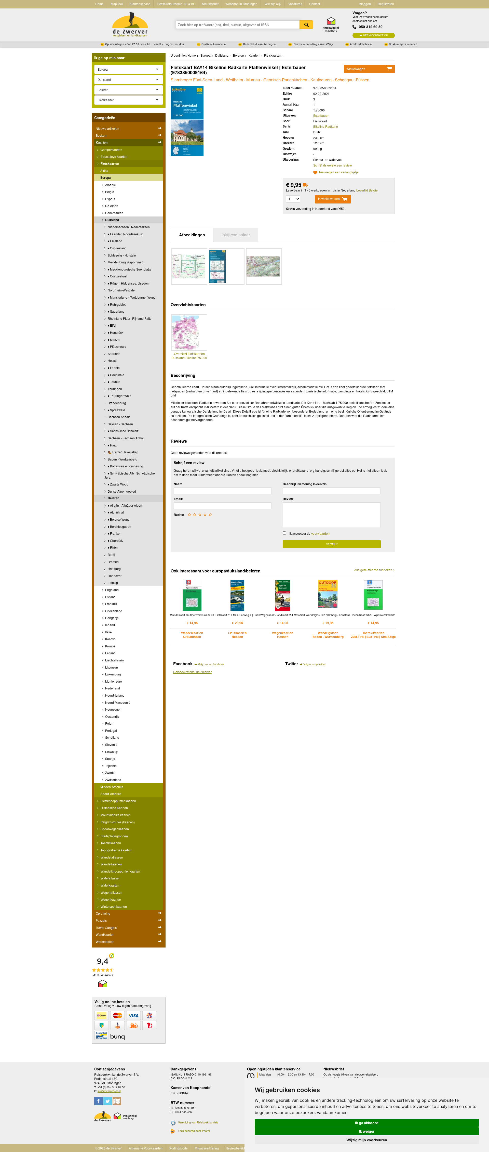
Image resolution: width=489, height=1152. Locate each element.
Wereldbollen (105, 941)
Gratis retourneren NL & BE (176, 4)
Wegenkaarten (110, 899)
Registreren (386, 4)
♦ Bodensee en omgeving (125, 466)
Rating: (179, 514)
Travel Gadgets (106, 927)
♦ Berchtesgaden (119, 526)
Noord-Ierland (114, 695)
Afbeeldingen (192, 235)
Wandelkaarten (111, 864)
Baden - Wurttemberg (122, 459)
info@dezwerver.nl (109, 1091)
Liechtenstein (114, 660)
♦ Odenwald (115, 375)
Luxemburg (112, 674)
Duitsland (111, 219)
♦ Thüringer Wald (119, 395)
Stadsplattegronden (114, 836)
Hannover (114, 575)
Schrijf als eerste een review (332, 165)
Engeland (111, 589)
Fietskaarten (109, 163)
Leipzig (112, 582)
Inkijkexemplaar (236, 235)
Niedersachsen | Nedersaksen (128, 227)
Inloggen (365, 4)
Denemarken (113, 213)
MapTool (117, 4)
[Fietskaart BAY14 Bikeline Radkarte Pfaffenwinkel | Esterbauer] (187, 120)
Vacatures (295, 4)
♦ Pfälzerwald (116, 346)
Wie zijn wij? (273, 4)
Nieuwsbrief (210, 4)
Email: (178, 498)
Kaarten (101, 142)
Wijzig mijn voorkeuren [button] (366, 1140)
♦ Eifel (111, 325)
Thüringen (114, 389)
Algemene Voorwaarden (145, 1148)
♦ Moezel (113, 339)
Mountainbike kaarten (115, 815)
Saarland (113, 353)
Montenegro (113, 681)
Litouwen (111, 667)
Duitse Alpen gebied (121, 491)
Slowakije (111, 751)
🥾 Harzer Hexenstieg (122, 452)
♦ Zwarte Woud (117, 484)
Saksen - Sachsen (120, 424)
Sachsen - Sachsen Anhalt (125, 438)
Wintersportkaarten (113, 906)
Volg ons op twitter (314, 663)
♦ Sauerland (116, 311)
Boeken (101, 135)
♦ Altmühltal (115, 512)
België (109, 191)
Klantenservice (140, 4)
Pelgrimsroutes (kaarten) (117, 822)
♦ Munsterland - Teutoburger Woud (131, 297)
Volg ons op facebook (211, 663)
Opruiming (103, 913)
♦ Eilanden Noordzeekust (125, 234)
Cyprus (109, 199)
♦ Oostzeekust (117, 276)
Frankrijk (110, 603)
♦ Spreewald (116, 410)
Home (99, 4)
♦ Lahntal (113, 367)
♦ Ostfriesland (117, 248)
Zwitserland (112, 779)
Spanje (109, 758)
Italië (108, 632)
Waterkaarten (109, 885)
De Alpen (111, 205)
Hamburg (114, 568)
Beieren (113, 498)
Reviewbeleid (235, 1148)
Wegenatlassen (111, 892)
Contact (314, 4)
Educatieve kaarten (113, 156)
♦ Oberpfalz (115, 540)
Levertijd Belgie (367, 190)
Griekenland (113, 611)
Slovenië (110, 744)
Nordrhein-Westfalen (122, 290)
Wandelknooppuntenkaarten (120, 871)
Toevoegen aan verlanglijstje (339, 172)
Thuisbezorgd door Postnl (194, 1131)
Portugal (110, 730)
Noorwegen (112, 709)
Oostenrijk (111, 716)
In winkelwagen (329, 199)
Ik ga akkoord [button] (366, 1123)
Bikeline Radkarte (325, 126)
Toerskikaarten (110, 843)
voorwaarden (320, 533)
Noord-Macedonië (117, 702)
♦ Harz (112, 445)
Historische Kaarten (114, 807)
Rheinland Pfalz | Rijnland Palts (129, 318)
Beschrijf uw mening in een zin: (305, 484)
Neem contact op (375, 35)
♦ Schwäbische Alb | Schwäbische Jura (129, 475)
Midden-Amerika (111, 787)
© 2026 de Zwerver (108, 1148)
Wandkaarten (105, 934)
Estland (110, 597)
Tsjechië (110, 765)
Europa (105, 177)
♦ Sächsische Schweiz (123, 431)
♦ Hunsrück (115, 332)
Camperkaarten (111, 149)
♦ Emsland (114, 241)
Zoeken (306, 24)
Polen (108, 723)
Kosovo (110, 639)
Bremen (113, 561)
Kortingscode (178, 1148)
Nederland (112, 688)
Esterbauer (321, 115)
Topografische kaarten (115, 850)
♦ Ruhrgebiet (116, 304)
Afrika (104, 170)
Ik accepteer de (309, 533)
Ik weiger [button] (367, 1131)
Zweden (110, 772)
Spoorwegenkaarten (114, 829)
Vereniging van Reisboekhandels (198, 1122)
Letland (110, 653)
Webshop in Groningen (241, 4)
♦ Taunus (113, 381)
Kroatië (109, 646)
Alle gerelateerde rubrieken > (374, 570)
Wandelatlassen (111, 857)
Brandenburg (116, 403)
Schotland (111, 737)
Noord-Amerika (110, 793)
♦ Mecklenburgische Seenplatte (129, 269)
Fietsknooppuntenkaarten (118, 801)
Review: (288, 498)
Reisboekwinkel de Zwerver (192, 672)
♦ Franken (114, 533)
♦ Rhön (112, 547)
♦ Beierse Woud (118, 519)
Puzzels (101, 920)
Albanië (110, 185)
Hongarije (111, 618)
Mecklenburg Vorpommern (125, 262)
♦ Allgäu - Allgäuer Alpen (124, 505)
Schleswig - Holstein (121, 255)
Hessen (112, 360)
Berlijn (111, 554)
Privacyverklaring (207, 1148)
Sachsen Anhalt (118, 417)
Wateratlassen (110, 878)
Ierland (109, 625)
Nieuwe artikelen (107, 128)
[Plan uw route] (117, 1101)
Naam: (178, 484)
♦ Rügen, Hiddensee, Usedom (128, 283)
